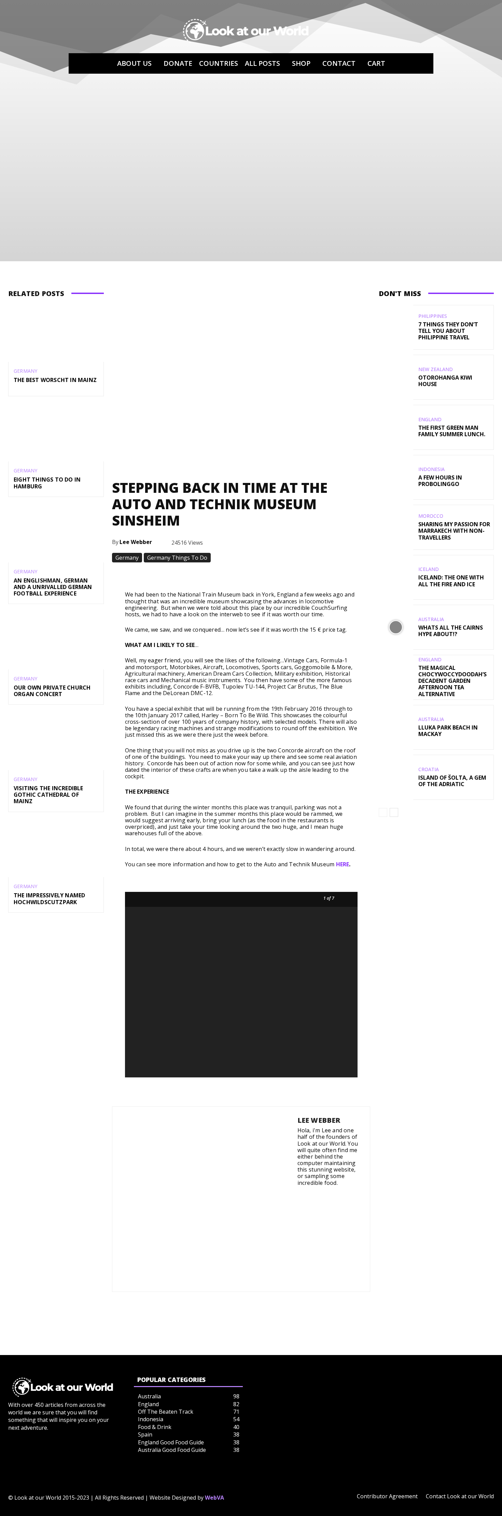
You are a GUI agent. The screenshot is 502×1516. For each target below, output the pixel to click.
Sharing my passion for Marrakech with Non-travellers (454, 530)
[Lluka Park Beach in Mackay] (396, 727)
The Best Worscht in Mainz (55, 380)
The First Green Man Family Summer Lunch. (451, 431)
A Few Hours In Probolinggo (440, 481)
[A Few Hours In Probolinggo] (396, 477)
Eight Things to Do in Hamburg (47, 483)
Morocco (430, 516)
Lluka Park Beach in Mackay (448, 731)
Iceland (428, 569)
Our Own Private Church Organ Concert (52, 691)
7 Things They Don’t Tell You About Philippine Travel (448, 331)
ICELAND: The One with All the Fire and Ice (451, 581)
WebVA (214, 1497)
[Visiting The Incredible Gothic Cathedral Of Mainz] (56, 741)
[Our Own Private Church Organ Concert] (56, 640)
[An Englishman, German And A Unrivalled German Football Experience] (56, 533)
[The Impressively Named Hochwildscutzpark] (56, 849)
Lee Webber (136, 542)
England (430, 419)
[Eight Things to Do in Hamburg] (56, 433)
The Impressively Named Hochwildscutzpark (49, 899)
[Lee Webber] (205, 1199)
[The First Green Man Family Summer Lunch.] (396, 427)
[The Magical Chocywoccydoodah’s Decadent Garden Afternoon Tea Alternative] (396, 677)
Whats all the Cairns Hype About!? (450, 631)
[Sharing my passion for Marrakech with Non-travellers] (396, 527)
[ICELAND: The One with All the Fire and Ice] (396, 577)
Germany (25, 371)
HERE (342, 864)
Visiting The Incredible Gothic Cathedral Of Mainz (48, 794)
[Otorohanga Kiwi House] (396, 377)
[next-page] (394, 812)
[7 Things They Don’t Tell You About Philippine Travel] (396, 327)
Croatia (428, 769)
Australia (431, 619)
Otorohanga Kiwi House (445, 381)
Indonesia (431, 469)
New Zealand (435, 369)
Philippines (432, 316)
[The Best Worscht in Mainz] (56, 333)
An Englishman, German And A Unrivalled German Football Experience (53, 587)
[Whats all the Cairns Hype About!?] (396, 627)
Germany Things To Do (177, 557)
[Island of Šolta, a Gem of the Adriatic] (396, 777)
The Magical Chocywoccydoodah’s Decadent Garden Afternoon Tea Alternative (452, 681)
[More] (360, 574)
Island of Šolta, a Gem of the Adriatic (452, 781)
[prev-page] (383, 812)
